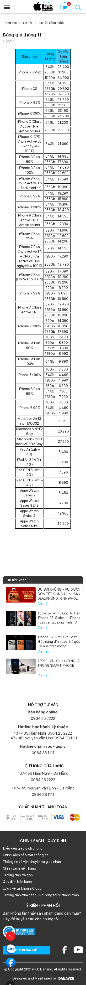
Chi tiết (43, 604)
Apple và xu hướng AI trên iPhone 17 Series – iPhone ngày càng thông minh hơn (59, 617)
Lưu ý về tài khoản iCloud (22, 888)
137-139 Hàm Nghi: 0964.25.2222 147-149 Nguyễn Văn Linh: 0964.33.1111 (43, 735)
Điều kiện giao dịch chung (23, 848)
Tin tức (27, 23)
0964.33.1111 (43, 753)
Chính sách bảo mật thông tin (25, 855)
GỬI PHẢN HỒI (26, 950)
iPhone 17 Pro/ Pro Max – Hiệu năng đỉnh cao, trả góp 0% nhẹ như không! (59, 641)
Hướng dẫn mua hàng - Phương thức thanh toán (41, 895)
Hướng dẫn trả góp (18, 875)
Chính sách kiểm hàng (19, 868)
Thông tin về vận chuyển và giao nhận (32, 862)
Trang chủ (10, 23)
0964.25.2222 (43, 718)
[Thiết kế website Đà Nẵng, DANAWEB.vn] (65, 978)
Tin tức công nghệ (51, 23)
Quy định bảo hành (17, 882)
